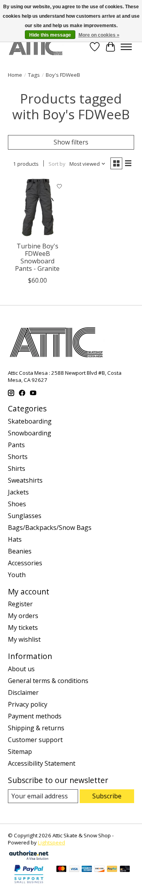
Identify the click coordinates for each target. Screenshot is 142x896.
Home (15, 74)
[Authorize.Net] (29, 857)
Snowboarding (29, 433)
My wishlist (24, 639)
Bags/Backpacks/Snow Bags (50, 527)
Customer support (35, 739)
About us (21, 669)
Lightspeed (51, 842)
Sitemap (20, 751)
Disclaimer (23, 692)
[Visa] (74, 870)
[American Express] (87, 870)
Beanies (20, 551)
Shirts (16, 468)
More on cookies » (99, 35)
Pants (16, 445)
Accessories (25, 563)
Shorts (18, 456)
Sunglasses (24, 515)
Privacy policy (27, 704)
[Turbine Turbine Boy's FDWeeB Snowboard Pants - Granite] (37, 208)
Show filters (71, 142)
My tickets (23, 627)
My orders (23, 615)
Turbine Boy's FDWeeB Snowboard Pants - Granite (37, 257)
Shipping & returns (36, 728)
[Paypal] (29, 883)
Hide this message (50, 35)
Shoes (17, 504)
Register (20, 604)
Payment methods (35, 716)
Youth (17, 574)
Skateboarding (30, 421)
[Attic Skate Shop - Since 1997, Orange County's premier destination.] (36, 46)
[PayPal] (112, 870)
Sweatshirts (25, 480)
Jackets (18, 492)
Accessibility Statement (41, 763)
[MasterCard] (61, 870)
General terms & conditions (48, 680)
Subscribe (106, 796)
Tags (34, 74)
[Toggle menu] (126, 47)
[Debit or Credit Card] (125, 870)
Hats (15, 539)
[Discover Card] (99, 870)
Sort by (57, 163)
